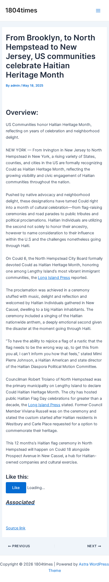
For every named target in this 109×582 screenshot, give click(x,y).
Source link (15, 528)
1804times (21, 10)
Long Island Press (54, 277)
